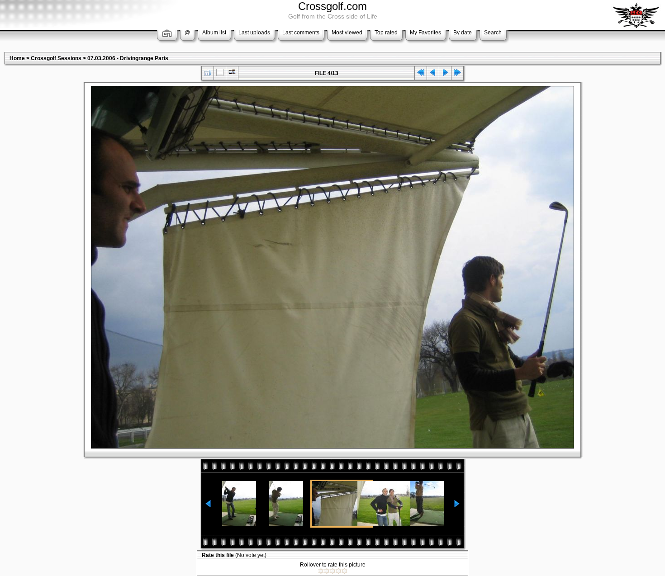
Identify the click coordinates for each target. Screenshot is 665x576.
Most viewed (347, 32)
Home (17, 58)
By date (462, 32)
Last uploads (254, 32)
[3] (333, 571)
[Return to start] (421, 74)
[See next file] (445, 74)
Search (493, 32)
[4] (339, 571)
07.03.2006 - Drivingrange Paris (127, 58)
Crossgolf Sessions (56, 58)
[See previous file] (433, 74)
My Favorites (425, 32)
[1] (321, 571)
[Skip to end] (457, 74)
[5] (344, 571)
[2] (327, 571)
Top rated (386, 32)
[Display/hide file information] (220, 74)
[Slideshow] (232, 74)
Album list (214, 32)
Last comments (300, 32)
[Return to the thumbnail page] (208, 74)
